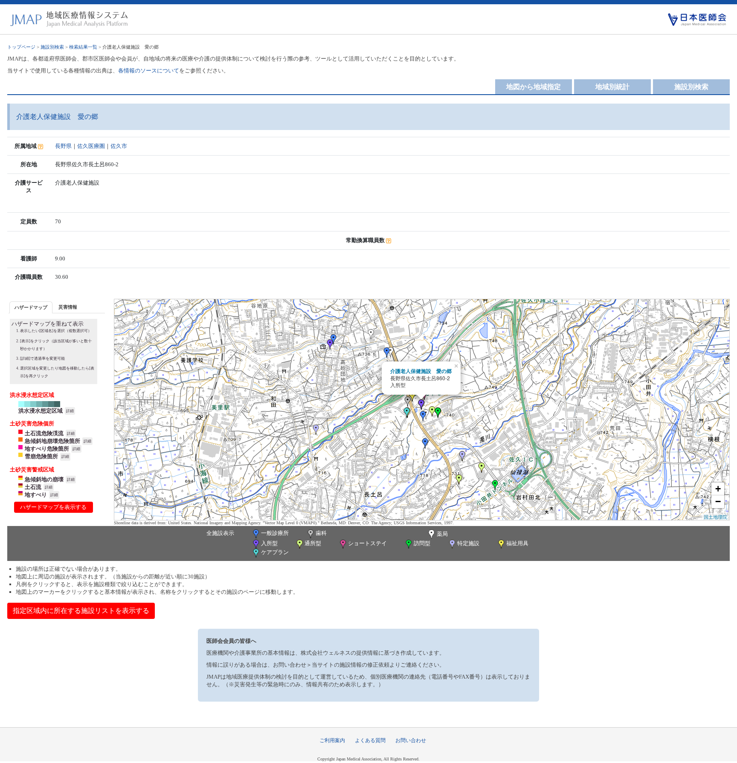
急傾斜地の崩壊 (44, 479)
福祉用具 (517, 543)
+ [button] (718, 488)
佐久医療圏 (91, 146)
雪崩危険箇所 (41, 456)
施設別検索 (52, 46)
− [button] (718, 501)
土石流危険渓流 (44, 433)
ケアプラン (275, 552)
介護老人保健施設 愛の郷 (421, 371)
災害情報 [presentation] (67, 306)
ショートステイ (367, 543)
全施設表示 (220, 533)
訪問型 (422, 543)
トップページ (21, 46)
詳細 (70, 411)
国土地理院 (715, 516)
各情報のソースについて (148, 70)
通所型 (313, 543)
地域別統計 (612, 86)
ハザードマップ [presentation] (31, 307)
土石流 (33, 487)
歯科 (321, 533)
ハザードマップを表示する (53, 507)
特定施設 (468, 543)
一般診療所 (275, 533)
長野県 (63, 146)
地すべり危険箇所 (47, 448)
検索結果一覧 (83, 46)
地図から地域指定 (533, 86)
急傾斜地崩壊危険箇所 (52, 441)
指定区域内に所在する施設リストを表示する (81, 610)
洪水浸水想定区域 (40, 411)
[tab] (30, 307)
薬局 (442, 534)
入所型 (269, 543)
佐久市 (118, 146)
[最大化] (717, 310)
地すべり (36, 494)
